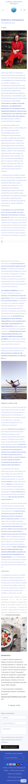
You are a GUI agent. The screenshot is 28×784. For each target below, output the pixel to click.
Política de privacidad (17, 770)
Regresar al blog (15, 705)
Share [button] (4, 28)
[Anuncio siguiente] (25, 2)
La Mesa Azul (12, 767)
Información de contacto (15, 780)
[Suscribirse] (22, 757)
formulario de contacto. (13, 615)
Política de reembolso (15, 774)
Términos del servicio (15, 777)
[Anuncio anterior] (2, 2)
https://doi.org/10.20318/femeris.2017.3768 (13, 696)
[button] (3, 10)
